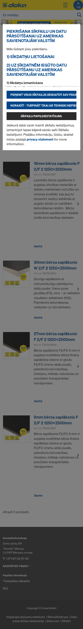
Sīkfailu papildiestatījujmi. (41, 116)
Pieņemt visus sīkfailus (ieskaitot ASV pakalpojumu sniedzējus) (43, 95)
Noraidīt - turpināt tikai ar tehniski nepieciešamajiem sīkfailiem (43, 105)
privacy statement (40, 139)
